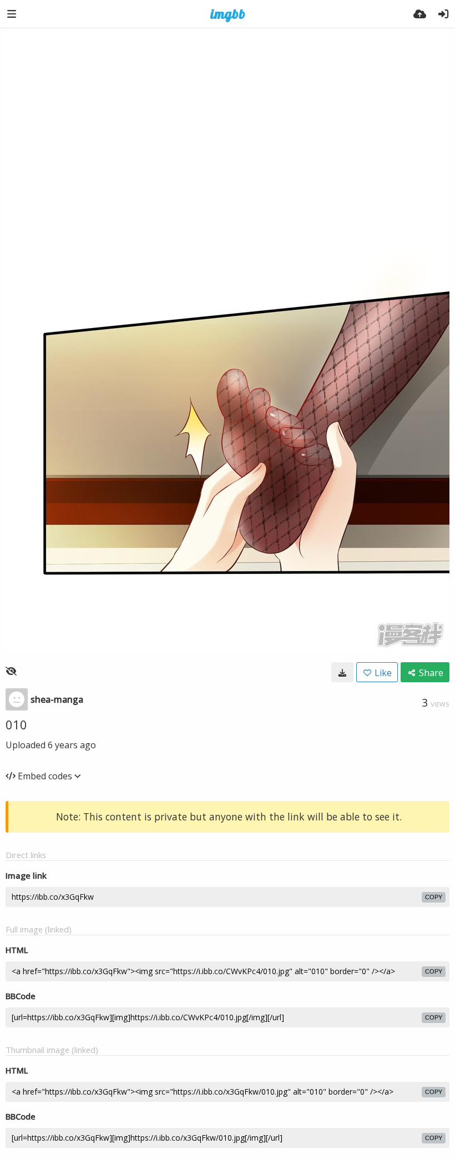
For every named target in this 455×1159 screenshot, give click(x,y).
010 (16, 724)
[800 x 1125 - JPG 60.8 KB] (342, 672)
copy (433, 897)
